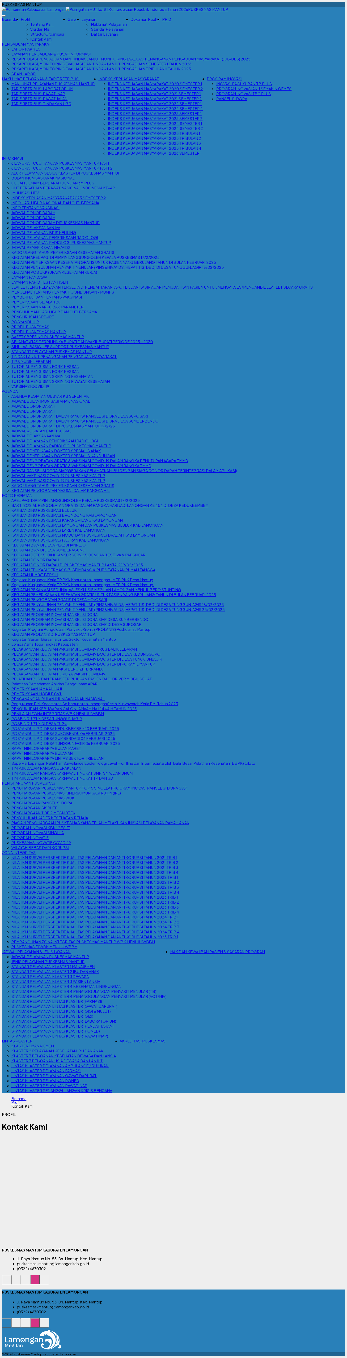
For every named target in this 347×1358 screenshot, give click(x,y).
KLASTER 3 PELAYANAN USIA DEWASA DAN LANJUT (57, 1060)
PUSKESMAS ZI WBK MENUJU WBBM (44, 946)
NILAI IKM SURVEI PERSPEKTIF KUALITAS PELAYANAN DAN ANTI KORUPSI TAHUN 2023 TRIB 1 (94, 897)
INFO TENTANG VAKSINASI (35, 207)
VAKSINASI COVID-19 (30, 386)
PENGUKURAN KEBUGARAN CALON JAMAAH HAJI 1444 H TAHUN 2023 (74, 708)
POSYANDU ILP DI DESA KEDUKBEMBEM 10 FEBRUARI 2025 (65, 728)
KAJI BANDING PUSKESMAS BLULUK (44, 510)
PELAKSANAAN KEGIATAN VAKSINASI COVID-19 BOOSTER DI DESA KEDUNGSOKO (86, 654)
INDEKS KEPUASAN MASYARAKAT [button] (128, 78)
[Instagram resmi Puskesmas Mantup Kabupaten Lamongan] (35, 1282)
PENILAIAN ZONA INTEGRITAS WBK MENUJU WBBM (57, 713)
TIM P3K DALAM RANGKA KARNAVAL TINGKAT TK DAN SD (62, 778)
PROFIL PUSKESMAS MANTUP (38, 331)
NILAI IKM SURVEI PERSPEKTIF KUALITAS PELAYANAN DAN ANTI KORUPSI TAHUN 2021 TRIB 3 (94, 867)
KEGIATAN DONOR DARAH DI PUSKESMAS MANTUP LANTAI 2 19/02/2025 (77, 564)
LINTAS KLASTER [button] (17, 1040)
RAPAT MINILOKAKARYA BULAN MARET (46, 748)
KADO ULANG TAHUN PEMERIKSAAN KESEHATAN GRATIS (62, 252)
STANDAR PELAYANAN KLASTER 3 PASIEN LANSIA (55, 981)
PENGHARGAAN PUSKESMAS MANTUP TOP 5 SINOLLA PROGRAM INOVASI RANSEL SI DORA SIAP (99, 788)
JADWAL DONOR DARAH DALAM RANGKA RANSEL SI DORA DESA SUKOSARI (79, 416)
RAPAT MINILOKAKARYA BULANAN (42, 753)
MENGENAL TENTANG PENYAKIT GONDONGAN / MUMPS (62, 292)
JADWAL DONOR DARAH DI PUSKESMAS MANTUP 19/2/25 (63, 425)
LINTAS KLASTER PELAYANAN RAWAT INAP (49, 1085)
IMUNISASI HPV (25, 192)
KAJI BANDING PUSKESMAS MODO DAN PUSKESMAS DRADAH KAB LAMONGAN (83, 535)
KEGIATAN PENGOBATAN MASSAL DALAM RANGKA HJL (60, 490)
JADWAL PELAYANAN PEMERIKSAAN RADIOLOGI (54, 237)
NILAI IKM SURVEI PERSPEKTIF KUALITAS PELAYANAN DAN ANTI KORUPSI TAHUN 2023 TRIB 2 (95, 902)
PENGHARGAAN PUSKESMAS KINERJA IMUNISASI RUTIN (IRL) (66, 792)
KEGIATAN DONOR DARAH (35, 559)
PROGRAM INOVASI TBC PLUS (243, 93)
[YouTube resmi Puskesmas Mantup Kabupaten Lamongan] (44, 1282)
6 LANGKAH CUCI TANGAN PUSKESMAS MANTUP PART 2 (62, 168)
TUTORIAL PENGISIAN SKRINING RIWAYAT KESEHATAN (60, 381)
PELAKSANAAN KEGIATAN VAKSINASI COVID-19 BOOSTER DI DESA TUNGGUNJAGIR (86, 659)
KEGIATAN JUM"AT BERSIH (34, 574)
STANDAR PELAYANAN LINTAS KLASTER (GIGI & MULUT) (61, 1011)
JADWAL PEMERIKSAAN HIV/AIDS (41, 247)
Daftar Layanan (104, 34)
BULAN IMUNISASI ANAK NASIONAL (43, 177)
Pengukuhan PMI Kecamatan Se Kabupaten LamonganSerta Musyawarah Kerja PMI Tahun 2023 (94, 703)
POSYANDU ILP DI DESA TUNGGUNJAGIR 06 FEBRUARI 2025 (65, 743)
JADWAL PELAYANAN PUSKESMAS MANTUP (50, 956)
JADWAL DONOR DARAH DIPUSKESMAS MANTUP (55, 222)
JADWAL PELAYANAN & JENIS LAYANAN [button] (36, 951)
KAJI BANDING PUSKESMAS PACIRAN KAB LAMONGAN (60, 540)
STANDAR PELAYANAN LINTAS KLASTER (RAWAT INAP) (59, 1035)
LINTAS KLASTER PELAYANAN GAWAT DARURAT (54, 1075)
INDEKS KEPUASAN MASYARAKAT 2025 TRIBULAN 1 (154, 133)
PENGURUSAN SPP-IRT (32, 316)
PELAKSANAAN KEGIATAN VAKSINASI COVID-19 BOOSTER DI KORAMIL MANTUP (83, 664)
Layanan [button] (88, 19)
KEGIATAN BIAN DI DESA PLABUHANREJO (48, 544)
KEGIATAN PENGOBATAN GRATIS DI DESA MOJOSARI (59, 599)
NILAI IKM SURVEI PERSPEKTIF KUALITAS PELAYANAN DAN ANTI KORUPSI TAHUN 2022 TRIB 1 (94, 877)
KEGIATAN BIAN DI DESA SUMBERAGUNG (48, 549)
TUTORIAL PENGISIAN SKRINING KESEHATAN (52, 376)
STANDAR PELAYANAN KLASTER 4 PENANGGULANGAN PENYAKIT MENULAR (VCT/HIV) (88, 996)
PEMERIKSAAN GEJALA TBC (36, 301)
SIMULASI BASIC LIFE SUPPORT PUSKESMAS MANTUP (60, 346)
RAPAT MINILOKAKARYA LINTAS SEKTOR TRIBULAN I (58, 758)
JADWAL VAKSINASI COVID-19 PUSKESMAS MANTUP (58, 475)
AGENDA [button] (10, 391)
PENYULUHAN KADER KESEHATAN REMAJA (49, 817)
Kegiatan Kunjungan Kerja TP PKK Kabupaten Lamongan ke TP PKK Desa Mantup (82, 579)
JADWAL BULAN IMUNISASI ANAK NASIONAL (50, 401)
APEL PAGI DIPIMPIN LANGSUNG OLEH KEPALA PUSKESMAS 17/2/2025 (75, 500)
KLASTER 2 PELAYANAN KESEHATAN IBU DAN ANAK (57, 1050)
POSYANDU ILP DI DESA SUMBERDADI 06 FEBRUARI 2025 (63, 738)
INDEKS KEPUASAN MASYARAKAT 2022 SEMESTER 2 (155, 108)
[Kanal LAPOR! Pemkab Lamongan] (16, 1282)
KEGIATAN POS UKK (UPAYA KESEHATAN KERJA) (54, 272)
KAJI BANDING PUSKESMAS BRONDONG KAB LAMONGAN (64, 515)
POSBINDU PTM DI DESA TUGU (39, 723)
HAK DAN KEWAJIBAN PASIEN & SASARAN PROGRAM (217, 951)
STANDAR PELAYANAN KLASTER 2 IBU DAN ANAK (55, 971)
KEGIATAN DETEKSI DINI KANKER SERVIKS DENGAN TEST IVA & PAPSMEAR (78, 554)
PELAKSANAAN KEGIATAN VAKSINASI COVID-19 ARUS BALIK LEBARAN (74, 649)
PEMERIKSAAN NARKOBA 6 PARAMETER (47, 306)
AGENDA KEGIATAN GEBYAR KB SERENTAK (50, 396)
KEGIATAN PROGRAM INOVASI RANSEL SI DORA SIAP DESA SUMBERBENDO (79, 619)
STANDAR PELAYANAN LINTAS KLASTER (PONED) (55, 1031)
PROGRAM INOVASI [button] (224, 78)
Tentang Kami (42, 24)
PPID (166, 19)
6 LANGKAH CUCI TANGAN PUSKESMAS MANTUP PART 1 (61, 163)
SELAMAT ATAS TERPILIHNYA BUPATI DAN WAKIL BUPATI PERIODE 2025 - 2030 (82, 341)
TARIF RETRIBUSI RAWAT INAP (38, 93)
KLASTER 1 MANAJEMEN (32, 1045)
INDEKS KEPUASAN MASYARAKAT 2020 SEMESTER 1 (155, 83)
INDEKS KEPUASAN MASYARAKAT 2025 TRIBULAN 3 (154, 143)
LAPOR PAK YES (25, 49)
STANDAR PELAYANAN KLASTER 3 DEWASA (50, 976)
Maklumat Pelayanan (109, 24)
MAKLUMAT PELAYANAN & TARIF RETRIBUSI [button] (41, 78)
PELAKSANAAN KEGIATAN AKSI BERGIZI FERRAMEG (57, 668)
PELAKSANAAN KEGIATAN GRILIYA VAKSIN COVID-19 (58, 673)
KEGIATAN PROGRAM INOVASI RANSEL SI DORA (54, 614)
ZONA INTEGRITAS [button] (19, 852)
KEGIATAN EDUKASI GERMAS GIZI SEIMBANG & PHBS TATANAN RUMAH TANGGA (83, 569)
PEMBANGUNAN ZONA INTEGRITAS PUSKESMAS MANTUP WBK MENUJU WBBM (83, 941)
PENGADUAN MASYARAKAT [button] (26, 44)
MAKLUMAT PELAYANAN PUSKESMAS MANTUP (53, 83)
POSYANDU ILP (25, 321)
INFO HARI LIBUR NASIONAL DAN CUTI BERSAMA (55, 202)
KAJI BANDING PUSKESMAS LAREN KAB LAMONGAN (58, 530)
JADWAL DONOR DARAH (33, 212)
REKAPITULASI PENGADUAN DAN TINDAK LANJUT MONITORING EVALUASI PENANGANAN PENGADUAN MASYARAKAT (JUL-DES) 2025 (130, 58)
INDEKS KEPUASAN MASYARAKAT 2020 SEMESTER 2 (155, 88)
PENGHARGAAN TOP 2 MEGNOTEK (43, 812)
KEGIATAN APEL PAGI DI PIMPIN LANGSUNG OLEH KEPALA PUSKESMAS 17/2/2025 (85, 257)
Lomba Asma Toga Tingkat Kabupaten (44, 644)
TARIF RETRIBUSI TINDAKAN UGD (41, 103)
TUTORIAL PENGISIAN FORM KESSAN (45, 366)
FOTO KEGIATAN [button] (17, 495)
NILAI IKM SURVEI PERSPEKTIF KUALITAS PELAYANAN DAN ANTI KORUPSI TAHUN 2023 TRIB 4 (95, 912)
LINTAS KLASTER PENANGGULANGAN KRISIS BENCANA (61, 1090)
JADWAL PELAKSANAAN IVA (35, 227)
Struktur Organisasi (47, 34)
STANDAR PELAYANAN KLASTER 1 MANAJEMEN (53, 966)
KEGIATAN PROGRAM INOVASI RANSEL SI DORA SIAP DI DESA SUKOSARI (76, 624)
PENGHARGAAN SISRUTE (34, 807)
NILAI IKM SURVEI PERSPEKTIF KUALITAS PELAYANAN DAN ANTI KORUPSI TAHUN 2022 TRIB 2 (95, 882)
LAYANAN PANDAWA (29, 277)
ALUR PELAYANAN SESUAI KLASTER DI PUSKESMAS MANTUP (65, 173)
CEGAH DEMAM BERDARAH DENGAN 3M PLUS (52, 182)
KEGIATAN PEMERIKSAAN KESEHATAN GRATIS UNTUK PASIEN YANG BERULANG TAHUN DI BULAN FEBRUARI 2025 (113, 262)
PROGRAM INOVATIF (30, 837)
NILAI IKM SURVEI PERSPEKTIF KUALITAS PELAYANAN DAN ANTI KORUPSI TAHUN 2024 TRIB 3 (95, 926)
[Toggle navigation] (4, 16)
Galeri (73, 19)
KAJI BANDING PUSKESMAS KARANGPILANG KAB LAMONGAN (67, 520)
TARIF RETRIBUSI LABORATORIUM (42, 88)
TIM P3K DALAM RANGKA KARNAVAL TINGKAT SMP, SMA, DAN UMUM (72, 773)
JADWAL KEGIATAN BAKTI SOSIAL (41, 430)
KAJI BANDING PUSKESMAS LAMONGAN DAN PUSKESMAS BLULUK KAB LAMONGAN (87, 525)
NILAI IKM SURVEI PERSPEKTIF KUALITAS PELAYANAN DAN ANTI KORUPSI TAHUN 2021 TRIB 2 (94, 862)
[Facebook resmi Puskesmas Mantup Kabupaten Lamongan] (25, 1282)
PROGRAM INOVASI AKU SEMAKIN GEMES (254, 88)
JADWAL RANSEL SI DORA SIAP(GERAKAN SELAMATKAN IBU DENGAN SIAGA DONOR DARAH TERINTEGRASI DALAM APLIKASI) (124, 470)
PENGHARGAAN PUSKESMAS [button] (28, 783)
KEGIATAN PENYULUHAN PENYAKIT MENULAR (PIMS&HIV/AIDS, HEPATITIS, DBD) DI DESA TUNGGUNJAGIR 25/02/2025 (118, 609)
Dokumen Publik (144, 19)
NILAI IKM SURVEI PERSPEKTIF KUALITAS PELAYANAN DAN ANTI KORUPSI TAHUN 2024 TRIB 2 (95, 921)
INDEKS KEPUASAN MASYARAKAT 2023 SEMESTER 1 (155, 113)
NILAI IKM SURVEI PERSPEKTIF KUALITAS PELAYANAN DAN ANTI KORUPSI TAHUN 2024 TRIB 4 (95, 931)
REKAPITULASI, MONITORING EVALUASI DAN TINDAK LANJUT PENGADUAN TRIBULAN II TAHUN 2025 (101, 68)
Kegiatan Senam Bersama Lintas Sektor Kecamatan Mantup (63, 639)
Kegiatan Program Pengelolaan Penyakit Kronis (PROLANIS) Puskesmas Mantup (81, 629)
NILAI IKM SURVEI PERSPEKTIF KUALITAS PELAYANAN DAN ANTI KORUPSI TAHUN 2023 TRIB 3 (95, 907)
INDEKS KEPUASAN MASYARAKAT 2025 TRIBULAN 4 (154, 148)
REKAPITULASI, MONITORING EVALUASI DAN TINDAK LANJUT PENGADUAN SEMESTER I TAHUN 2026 (101, 63)
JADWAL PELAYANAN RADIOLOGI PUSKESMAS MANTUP (61, 242)
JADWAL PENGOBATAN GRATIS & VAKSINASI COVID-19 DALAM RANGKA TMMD (81, 465)
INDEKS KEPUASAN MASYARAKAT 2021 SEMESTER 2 (155, 98)
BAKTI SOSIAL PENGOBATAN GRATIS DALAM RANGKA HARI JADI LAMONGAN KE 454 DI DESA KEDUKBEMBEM (109, 505)
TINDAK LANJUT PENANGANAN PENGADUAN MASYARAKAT (64, 356)
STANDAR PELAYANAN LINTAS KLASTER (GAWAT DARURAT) (64, 1006)
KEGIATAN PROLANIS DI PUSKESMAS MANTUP (53, 634)
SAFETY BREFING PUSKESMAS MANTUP (47, 336)
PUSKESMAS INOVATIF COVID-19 (41, 842)
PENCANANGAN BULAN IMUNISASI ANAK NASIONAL (58, 698)
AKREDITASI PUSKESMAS (142, 1040)
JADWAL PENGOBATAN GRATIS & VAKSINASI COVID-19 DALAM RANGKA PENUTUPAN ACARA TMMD (99, 460)
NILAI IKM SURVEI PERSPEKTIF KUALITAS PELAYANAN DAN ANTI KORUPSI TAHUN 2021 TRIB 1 (94, 857)
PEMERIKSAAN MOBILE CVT (36, 693)
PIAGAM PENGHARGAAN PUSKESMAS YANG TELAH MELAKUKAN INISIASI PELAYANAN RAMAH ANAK (100, 822)
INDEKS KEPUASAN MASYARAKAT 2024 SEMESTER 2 (155, 128)
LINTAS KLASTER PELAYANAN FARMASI (46, 1070)
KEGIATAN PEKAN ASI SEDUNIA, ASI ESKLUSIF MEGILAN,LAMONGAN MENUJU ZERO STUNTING (96, 589)
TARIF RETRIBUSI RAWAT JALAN (39, 98)
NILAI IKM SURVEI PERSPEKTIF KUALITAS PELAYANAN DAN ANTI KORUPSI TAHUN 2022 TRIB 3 (95, 887)
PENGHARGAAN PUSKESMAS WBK (43, 797)
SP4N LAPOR (23, 73)
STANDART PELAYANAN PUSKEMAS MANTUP (51, 351)
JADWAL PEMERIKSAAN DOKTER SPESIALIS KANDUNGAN (63, 455)
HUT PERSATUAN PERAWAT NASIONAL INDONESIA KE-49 (63, 187)
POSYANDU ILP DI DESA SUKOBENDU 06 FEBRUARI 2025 (63, 733)
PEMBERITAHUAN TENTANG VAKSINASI (46, 297)
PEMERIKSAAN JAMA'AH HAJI (36, 688)
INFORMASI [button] (12, 158)
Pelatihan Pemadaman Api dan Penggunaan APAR (54, 683)
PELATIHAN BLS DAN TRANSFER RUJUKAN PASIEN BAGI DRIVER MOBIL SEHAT (81, 678)
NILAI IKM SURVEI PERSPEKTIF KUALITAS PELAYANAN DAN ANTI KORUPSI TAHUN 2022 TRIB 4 (95, 892)
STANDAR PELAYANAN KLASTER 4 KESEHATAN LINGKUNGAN (66, 986)
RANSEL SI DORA (231, 98)
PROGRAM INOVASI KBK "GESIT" (40, 827)
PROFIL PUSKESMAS (30, 326)
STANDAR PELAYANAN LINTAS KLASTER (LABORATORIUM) (63, 1021)
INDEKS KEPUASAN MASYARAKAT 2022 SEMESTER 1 (155, 103)
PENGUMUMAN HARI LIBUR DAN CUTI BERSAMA (54, 311)
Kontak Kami (41, 39)
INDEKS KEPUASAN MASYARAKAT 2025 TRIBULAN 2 (154, 138)
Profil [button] (25, 19)
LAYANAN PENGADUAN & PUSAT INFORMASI (51, 53)
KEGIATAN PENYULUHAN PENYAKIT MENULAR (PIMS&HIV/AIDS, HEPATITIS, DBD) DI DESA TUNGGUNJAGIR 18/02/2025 (117, 267)
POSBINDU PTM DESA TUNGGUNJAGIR (46, 718)
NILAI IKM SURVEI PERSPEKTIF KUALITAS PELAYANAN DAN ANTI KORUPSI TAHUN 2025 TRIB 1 (94, 936)
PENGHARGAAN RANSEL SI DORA (41, 802)
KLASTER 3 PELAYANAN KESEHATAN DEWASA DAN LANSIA (63, 1055)
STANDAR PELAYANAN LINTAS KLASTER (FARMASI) (56, 1001)
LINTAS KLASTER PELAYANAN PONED (45, 1080)
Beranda (9, 19)
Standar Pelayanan (107, 29)
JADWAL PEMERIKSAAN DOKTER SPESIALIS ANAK (56, 450)
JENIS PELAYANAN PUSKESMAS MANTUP (48, 961)
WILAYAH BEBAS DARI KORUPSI (40, 847)
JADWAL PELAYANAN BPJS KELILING (43, 232)
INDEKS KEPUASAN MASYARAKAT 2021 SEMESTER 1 (154, 93)
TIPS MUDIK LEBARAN (31, 361)
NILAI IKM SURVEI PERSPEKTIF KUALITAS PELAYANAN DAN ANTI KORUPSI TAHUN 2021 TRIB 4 (94, 872)
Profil (15, 1102)
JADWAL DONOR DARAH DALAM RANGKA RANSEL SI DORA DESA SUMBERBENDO (85, 421)
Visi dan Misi (40, 29)
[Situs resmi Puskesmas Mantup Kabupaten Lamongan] (6, 1282)
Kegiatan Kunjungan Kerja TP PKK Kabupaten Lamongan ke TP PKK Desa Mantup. (82, 584)
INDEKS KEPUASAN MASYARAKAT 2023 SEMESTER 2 (155, 118)
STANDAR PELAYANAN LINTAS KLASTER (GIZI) (52, 1016)
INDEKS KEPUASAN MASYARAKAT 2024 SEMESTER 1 (155, 123)
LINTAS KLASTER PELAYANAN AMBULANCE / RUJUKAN (60, 1065)
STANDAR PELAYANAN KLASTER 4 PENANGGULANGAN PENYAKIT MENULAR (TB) (83, 991)
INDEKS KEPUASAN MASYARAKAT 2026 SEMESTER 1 (155, 153)
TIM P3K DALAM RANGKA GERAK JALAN (46, 768)
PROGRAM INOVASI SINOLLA (37, 832)
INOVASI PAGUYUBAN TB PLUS (244, 83)
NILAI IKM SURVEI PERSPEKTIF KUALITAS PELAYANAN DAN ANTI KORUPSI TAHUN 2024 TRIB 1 (94, 916)
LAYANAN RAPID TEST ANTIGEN (39, 282)
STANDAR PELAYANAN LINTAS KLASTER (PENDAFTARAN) (62, 1026)
